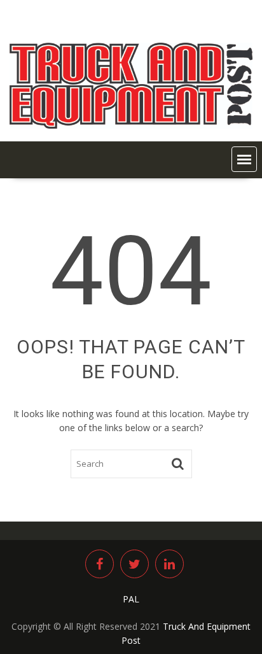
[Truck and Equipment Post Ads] (131, 125)
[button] (244, 159)
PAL (131, 599)
